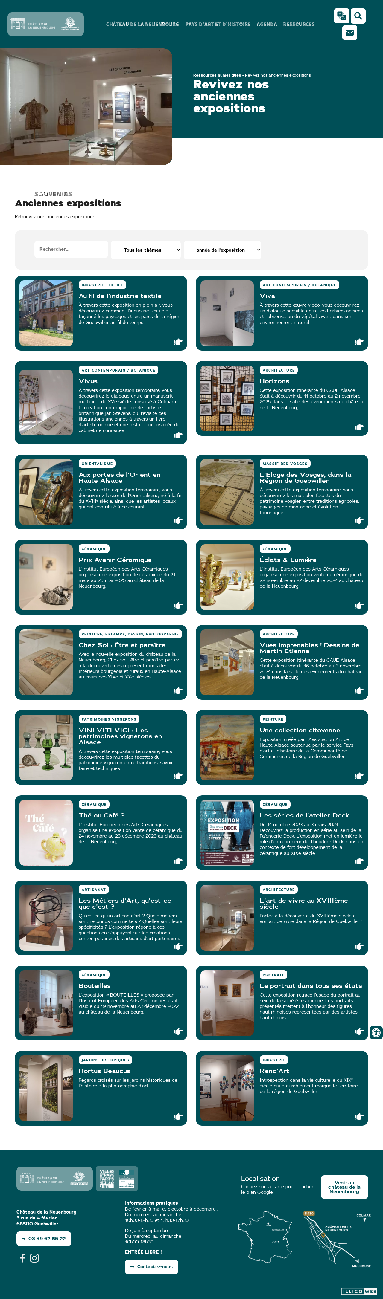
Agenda (267, 24)
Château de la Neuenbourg (142, 24)
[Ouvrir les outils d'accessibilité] (376, 1032)
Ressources (299, 24)
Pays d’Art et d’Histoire (218, 24)
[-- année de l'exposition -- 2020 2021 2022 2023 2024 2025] (222, 250)
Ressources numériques (217, 75)
